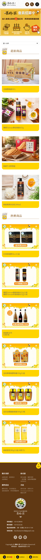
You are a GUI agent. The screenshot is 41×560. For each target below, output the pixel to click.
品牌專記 (5, 479)
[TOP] (38, 465)
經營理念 (12, 477)
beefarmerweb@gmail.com (24, 531)
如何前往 (23, 481)
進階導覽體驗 (32, 479)
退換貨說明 (5, 491)
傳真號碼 (9, 525)
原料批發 (23, 489)
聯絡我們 (23, 493)
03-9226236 (18, 525)
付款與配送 (12, 489)
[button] (32, 4)
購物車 (9, 557)
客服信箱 (9, 531)
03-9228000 (18, 522)
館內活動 (23, 477)
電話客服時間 (11, 528)
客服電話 (9, 522)
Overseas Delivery (26, 491)
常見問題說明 (14, 491)
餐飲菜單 (30, 477)
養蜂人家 (9, 4)
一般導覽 (23, 479)
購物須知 (35, 557)
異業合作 (30, 489)
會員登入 (22, 557)
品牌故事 (5, 477)
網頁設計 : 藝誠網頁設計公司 (20, 546)
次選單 (6, 43)
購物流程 (5, 489)
